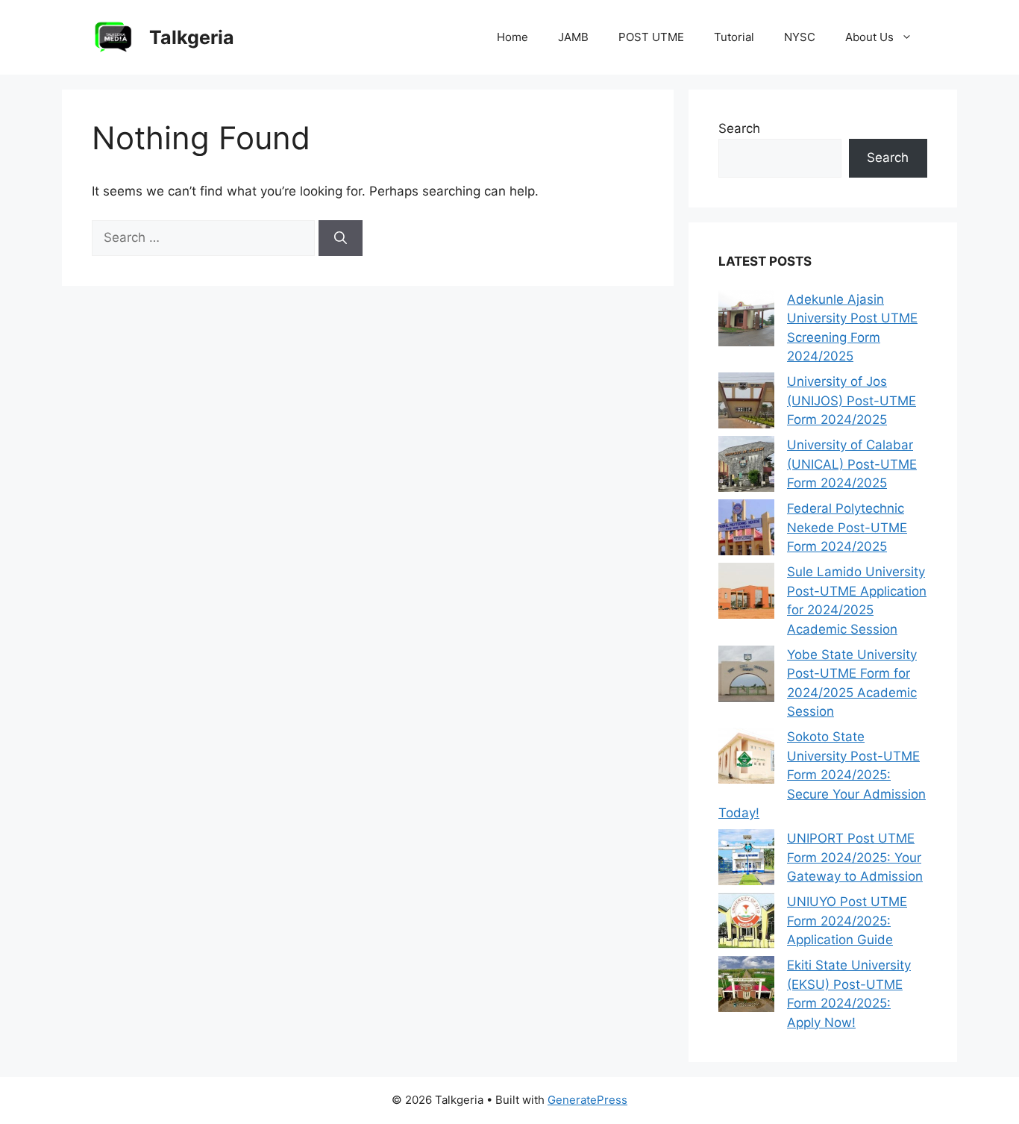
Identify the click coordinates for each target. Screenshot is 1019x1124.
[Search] (341, 238)
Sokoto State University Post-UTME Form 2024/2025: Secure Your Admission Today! (822, 774)
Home (512, 37)
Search (739, 128)
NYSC (799, 37)
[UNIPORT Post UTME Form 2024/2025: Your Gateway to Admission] (746, 860)
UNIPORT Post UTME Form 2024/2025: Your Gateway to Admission (855, 857)
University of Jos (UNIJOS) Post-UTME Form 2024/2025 (851, 400)
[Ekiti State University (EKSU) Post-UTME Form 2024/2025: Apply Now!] (746, 987)
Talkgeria (191, 37)
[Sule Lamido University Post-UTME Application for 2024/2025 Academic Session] (746, 594)
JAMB (573, 37)
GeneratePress (587, 1100)
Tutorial (734, 37)
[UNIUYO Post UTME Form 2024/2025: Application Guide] (746, 924)
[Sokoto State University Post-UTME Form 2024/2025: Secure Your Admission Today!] (746, 759)
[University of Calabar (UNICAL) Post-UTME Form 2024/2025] (746, 467)
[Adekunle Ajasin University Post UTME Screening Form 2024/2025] (746, 321)
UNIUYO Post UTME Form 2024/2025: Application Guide (847, 920)
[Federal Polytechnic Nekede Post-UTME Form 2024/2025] (746, 530)
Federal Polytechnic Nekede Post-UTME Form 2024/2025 (847, 527)
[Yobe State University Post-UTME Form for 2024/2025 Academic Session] (746, 677)
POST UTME (651, 37)
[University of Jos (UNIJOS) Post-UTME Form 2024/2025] (746, 403)
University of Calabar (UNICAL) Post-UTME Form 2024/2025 (852, 463)
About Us (869, 37)
